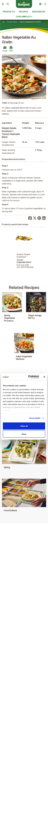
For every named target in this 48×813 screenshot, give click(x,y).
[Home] (3, 22)
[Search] (8, 4)
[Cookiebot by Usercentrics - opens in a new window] (29, 376)
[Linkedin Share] (44, 218)
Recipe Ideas (12, 22)
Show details (34, 418)
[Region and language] (40, 4)
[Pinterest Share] (39, 218)
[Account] (45, 4)
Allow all (24, 426)
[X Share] (34, 218)
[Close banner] (44, 377)
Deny (24, 434)
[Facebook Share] (30, 218)
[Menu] (3, 4)
